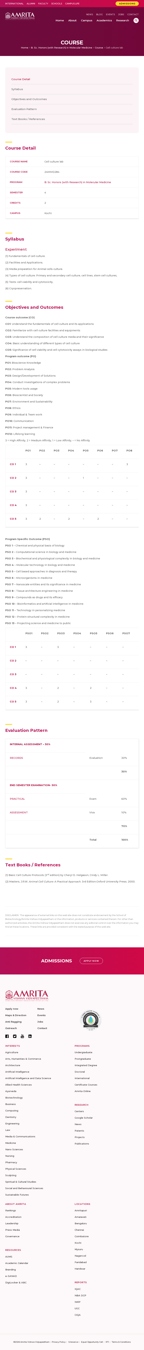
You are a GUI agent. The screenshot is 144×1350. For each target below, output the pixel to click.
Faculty (43, 3)
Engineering (12, 1123)
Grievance (73, 1342)
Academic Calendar (16, 1263)
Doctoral (80, 1071)
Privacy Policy (59, 1342)
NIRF (78, 1301)
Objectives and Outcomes (29, 99)
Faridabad (81, 1262)
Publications (82, 1143)
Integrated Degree (86, 1065)
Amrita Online (83, 1091)
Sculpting (10, 1175)
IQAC (78, 1289)
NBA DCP (80, 1295)
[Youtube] (22, 1036)
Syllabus (17, 89)
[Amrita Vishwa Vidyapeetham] (20, 16)
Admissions (127, 3)
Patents (79, 1130)
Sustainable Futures (17, 1194)
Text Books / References (28, 119)
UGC (77, 1308)
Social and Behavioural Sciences (24, 1188)
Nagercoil (80, 1255)
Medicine (10, 1143)
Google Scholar (84, 1117)
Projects (80, 1137)
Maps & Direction (15, 1015)
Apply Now (91, 961)
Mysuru (79, 1249)
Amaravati (80, 1216)
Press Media (12, 1229)
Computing (11, 1110)
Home (24, 47)
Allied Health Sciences (18, 1084)
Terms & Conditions (121, 1342)
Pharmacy (11, 1162)
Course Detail (20, 79)
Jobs (121, 14)
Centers (79, 1111)
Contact (133, 14)
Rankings (10, 1210)
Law (7, 1130)
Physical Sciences (15, 1168)
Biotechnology (14, 1097)
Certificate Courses (86, 1084)
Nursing (9, 1155)
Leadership (11, 1223)
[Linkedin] (30, 1036)
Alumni (31, 3)
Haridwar (80, 1268)
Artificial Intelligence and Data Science (28, 1078)
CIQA (78, 1314)
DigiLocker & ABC (16, 1282)
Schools (56, 3)
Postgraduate (83, 1058)
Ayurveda (10, 1091)
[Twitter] (15, 1036)
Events (110, 14)
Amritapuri (81, 1210)
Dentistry (10, 1117)
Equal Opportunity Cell (92, 1342)
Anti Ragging (13, 1021)
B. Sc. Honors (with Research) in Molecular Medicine (61, 47)
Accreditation (13, 1216)
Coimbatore (82, 1236)
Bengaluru (81, 1223)
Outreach (11, 1028)
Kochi (78, 1242)
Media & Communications (20, 1136)
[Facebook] (7, 1036)
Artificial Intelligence (17, 1071)
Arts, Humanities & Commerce (23, 1058)
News (89, 14)
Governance (12, 1236)
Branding (10, 1269)
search (136, 20)
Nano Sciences (14, 1149)
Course (99, 47)
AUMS (8, 1256)
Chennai (79, 1229)
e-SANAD (11, 1276)
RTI (107, 1342)
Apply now (11, 1008)
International (14, 3)
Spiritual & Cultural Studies (20, 1181)
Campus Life (72, 3)
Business (10, 1104)
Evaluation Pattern (24, 109)
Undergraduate (83, 1052)
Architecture (12, 1065)
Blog (99, 14)
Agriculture (11, 1052)
